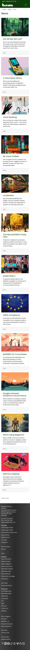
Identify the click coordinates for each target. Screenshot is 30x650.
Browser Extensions (7, 624)
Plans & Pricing (5, 546)
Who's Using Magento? (13, 434)
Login (2, 553)
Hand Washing (10, 117)
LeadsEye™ (4, 542)
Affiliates (4, 611)
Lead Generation (6, 559)
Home (4, 9)
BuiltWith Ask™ (5, 537)
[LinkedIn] (5, 643)
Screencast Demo (6, 585)
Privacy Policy (5, 637)
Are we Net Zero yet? (12, 39)
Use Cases (4, 583)
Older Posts (5, 498)
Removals (4, 630)
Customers (4, 598)
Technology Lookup (7, 527)
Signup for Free (11, 1)
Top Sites (4, 540)
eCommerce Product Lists (9, 532)
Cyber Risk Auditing (7, 569)
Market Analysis (6, 561)
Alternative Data (6, 571)
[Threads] (14, 643)
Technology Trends (7, 530)
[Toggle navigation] (25, 5)
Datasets (4, 619)
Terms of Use (5, 632)
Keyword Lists (5, 535)
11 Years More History (12, 78)
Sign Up (3, 549)
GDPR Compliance (11, 315)
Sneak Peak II (9, 276)
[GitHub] (20, 643)
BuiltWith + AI (5, 621)
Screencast (4, 596)
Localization (8, 195)
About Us (4, 606)
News (4, 53)
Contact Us (4, 608)
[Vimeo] (17, 643)
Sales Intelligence (6, 564)
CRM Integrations (6, 626)
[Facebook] (8, 643)
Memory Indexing (11, 474)
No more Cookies (11, 156)
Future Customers (6, 566)
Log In (4, 1)
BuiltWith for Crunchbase (15, 354)
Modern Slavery (5, 639)
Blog (9, 9)
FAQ (2, 601)
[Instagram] (23, 643)
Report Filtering (5, 574)
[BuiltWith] (7, 5)
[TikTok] (11, 643)
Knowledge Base (6, 591)
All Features (4, 579)
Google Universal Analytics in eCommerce (14, 394)
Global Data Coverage (8, 576)
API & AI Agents (5, 616)
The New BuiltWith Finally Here (14, 235)
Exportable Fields (6, 593)
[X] (2, 643)
